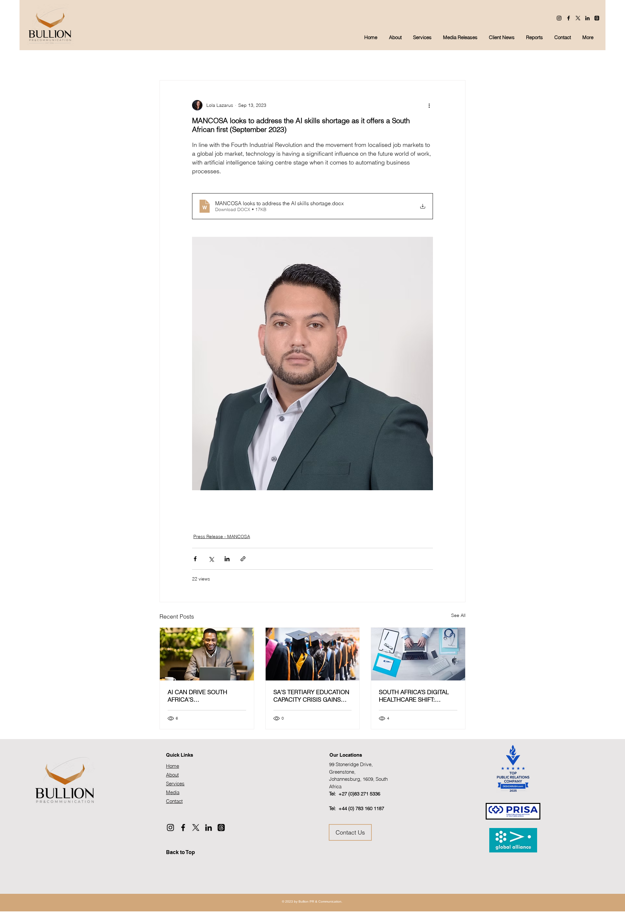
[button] (461, 37)
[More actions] (429, 105)
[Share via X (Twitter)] (211, 559)
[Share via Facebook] (195, 559)
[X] (578, 18)
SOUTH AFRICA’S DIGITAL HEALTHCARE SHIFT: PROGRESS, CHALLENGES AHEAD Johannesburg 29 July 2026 (415, 695)
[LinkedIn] (587, 18)
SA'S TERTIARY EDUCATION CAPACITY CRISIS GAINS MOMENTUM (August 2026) (311, 695)
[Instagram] (559, 18)
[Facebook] (568, 18)
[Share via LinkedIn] (227, 559)
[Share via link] (243, 559)
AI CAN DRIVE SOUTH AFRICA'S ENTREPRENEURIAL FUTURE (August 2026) (198, 695)
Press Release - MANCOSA (221, 536)
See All (458, 615)
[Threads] (597, 18)
